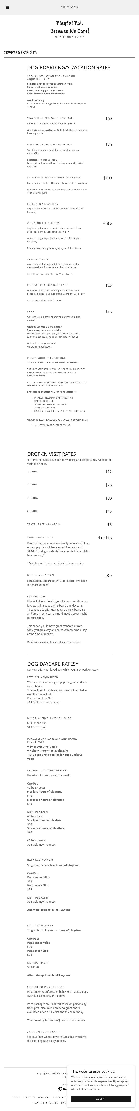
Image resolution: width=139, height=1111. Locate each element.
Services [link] (29, 1097)
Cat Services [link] (62, 1097)
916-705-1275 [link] (69, 7)
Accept (101, 1099)
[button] (10, 7)
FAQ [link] (63, 1103)
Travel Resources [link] (45, 1103)
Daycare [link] (44, 1097)
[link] (69, 31)
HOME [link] (17, 1097)
